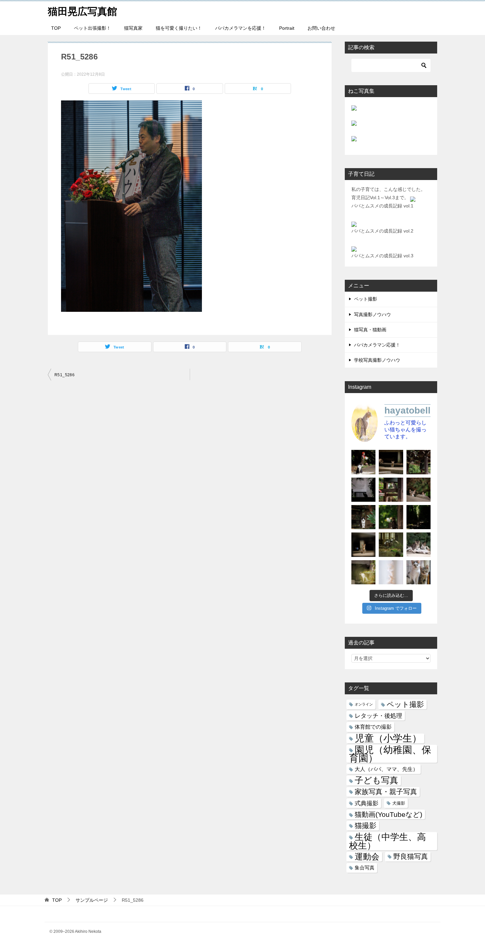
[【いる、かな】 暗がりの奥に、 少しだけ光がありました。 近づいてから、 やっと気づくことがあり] (418, 517)
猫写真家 (133, 28)
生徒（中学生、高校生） (387, 841)
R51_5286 (64, 375)
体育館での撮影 (373, 727)
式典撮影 (366, 803)
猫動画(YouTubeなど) (388, 814)
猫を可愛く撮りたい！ (179, 28)
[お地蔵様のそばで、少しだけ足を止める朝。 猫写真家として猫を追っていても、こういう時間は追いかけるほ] (363, 462)
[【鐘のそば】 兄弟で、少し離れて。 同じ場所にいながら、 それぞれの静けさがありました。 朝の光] (391, 490)
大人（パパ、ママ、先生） (386, 769)
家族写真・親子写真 (386, 792)
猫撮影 (365, 825)
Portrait (286, 28)
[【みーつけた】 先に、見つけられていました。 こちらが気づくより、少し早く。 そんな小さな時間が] (363, 517)
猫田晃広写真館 (82, 11)
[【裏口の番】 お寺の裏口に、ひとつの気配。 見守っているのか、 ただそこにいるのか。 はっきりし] (363, 490)
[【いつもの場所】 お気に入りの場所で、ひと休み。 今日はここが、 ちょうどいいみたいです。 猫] (391, 544)
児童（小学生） (388, 738)
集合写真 (364, 867)
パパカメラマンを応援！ (240, 28)
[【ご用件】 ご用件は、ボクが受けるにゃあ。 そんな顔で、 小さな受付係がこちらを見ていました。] (391, 462)
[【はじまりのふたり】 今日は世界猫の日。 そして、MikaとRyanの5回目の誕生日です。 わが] (418, 572)
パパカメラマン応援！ (377, 344)
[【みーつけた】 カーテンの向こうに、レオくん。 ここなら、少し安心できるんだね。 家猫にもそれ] (391, 572)
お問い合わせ (321, 28)
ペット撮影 (365, 299)
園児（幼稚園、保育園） (390, 754)
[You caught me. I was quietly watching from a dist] (363, 544)
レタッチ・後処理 (378, 715)
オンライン (364, 704)
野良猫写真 (410, 856)
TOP (56, 28)
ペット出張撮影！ (92, 28)
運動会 (367, 856)
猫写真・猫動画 (370, 329)
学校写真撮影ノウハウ (377, 360)
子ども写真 (376, 780)
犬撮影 (398, 803)
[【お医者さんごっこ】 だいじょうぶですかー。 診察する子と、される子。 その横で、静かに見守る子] (418, 544)
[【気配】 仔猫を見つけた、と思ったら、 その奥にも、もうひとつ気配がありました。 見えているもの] (418, 490)
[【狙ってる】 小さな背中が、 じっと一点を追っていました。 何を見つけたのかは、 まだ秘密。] (391, 517)
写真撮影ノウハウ (372, 314)
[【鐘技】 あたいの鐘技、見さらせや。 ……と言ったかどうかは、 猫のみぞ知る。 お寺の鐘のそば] (418, 462)
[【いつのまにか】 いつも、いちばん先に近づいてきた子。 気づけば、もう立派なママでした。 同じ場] (363, 572)
